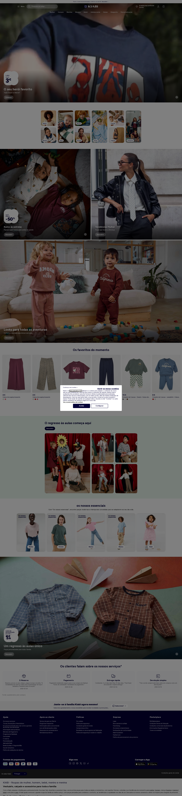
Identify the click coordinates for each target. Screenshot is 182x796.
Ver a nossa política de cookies (73, 402)
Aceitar (81, 406)
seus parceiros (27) (76, 391)
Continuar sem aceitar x (70, 387)
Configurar (99, 406)
